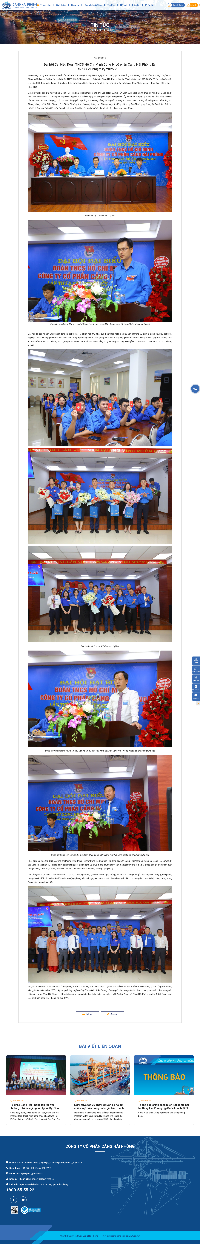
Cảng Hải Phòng (90, 1236)
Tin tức (111, 5)
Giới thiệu (61, 5)
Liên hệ (136, 5)
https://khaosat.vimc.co (43, 1179)
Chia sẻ (113, 1014)
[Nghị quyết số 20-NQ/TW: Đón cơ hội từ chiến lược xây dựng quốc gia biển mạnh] (100, 1075)
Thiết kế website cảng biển (113, 1236)
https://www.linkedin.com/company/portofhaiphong (43, 1184)
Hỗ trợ (123, 5)
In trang (89, 1014)
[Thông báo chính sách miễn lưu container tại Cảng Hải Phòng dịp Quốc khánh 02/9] (164, 1075)
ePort (193, 5)
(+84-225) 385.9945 (30, 1168)
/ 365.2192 (45, 1168)
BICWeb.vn (134, 1236)
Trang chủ (45, 5)
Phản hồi (149, 5)
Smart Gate (178, 5)
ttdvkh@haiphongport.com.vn (29, 1173)
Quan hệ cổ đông (93, 5)
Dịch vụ (75, 5)
